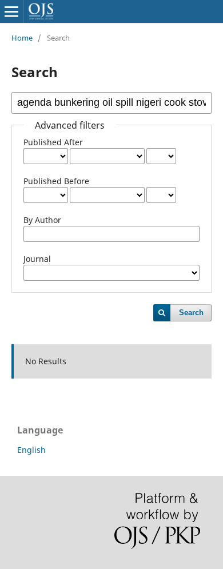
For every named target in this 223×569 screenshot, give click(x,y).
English (31, 449)
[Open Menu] (11, 11)
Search (191, 312)
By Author (42, 219)
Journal (37, 258)
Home (22, 38)
